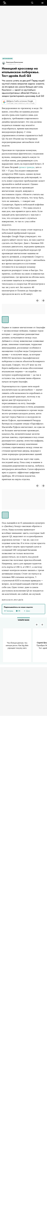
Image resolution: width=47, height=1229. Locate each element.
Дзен (28, 611)
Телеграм (9, 611)
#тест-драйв (18, 600)
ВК (19, 611)
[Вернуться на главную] (4, 2)
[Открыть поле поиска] (32, 2)
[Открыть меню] (42, 2)
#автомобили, (8, 600)
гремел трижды (26, 167)
